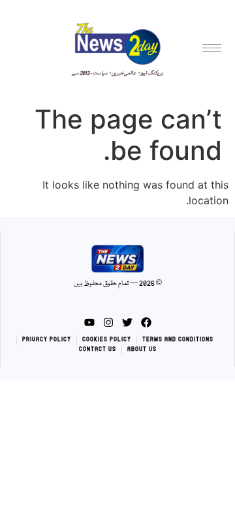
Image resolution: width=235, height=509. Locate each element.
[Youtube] (89, 322)
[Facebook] (146, 322)
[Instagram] (108, 322)
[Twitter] (127, 322)
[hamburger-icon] (212, 48)
